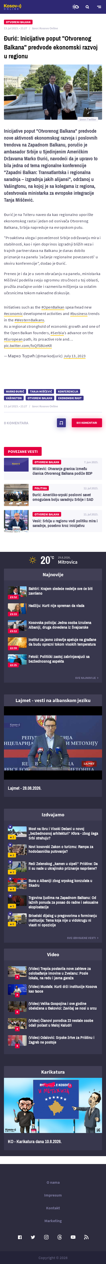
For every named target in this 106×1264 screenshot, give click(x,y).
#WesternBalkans (29, 319)
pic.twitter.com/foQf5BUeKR (28, 345)
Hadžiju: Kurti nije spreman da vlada (53, 609)
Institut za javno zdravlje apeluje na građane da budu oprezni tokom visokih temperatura (53, 643)
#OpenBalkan (53, 307)
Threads (59, 1237)
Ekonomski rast (70, 398)
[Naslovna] (12, 7)
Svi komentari (86, 423)
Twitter (33, 1237)
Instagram (46, 1237)
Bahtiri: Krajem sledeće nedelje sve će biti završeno (53, 592)
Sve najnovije (85, 678)
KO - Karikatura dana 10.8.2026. (53, 1114)
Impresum (53, 1195)
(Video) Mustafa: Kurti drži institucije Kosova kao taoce (53, 990)
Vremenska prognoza (75, 7)
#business (79, 313)
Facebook (20, 1237)
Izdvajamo (53, 814)
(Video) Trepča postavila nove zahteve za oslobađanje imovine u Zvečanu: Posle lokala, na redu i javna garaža (53, 973)
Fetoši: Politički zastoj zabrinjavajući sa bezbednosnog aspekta (53, 660)
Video (53, 954)
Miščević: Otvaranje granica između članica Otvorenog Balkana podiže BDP (53, 469)
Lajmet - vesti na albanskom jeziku (53, 700)
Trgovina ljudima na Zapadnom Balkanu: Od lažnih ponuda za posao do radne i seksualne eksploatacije (53, 902)
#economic (13, 313)
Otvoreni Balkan (40, 398)
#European (13, 339)
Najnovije (53, 574)
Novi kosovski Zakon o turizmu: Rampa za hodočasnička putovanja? (53, 850)
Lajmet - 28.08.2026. (53, 751)
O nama (53, 1182)
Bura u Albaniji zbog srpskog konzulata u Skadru (53, 884)
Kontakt (53, 1207)
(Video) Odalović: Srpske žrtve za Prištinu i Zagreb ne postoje (53, 1041)
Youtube (73, 1237)
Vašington (14, 398)
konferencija (68, 391)
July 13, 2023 (75, 355)
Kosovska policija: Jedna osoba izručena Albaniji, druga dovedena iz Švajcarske (53, 626)
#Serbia (57, 332)
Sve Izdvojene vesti (81, 938)
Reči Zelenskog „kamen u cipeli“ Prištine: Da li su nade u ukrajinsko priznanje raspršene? (53, 867)
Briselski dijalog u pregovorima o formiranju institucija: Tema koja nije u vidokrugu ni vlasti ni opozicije (53, 920)
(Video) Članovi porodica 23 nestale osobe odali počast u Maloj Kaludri (53, 1024)
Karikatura (53, 1072)
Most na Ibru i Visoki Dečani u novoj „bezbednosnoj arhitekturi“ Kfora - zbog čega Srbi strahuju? (53, 833)
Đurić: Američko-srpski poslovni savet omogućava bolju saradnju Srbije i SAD (53, 495)
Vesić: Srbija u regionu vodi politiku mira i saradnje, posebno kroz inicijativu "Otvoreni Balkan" (53, 521)
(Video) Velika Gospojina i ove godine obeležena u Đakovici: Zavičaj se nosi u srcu (53, 1007)
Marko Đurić (15, 391)
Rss (86, 1237)
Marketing (53, 1220)
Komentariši (61, 422)
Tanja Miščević (41, 391)
